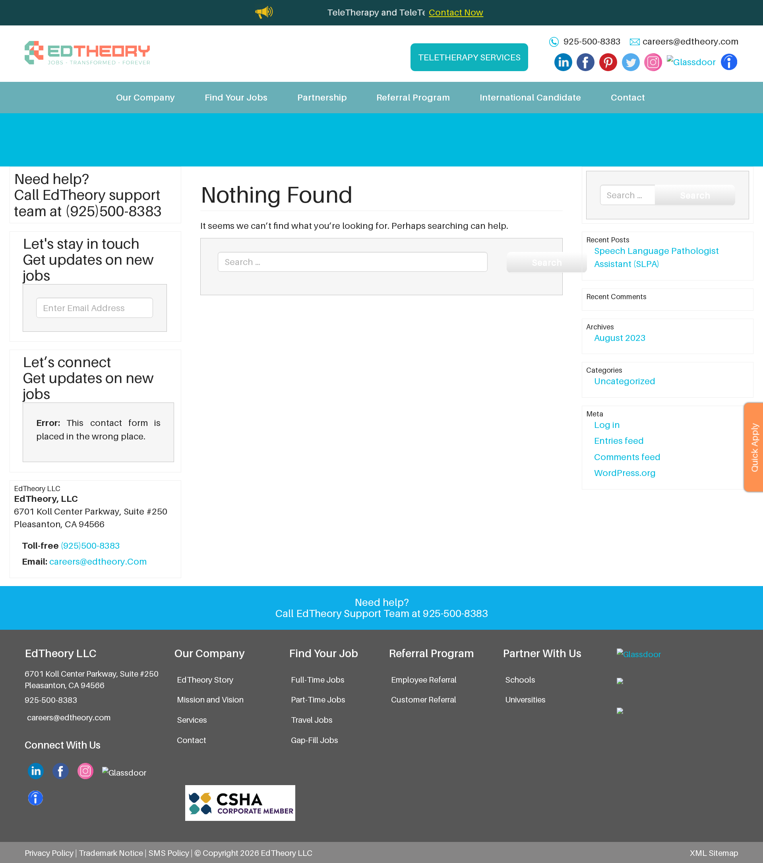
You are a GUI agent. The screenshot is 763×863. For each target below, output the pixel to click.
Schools (520, 680)
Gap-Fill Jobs (314, 740)
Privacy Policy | (52, 853)
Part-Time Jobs (318, 699)
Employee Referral (424, 680)
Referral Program (413, 97)
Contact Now (456, 12)
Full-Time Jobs (318, 680)
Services (192, 720)
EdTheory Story (205, 680)
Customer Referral (423, 699)
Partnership (322, 97)
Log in (607, 424)
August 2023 (620, 337)
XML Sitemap (714, 853)
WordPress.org (625, 472)
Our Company (145, 97)
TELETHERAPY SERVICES (469, 57)
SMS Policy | (171, 853)
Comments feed (627, 456)
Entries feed (619, 440)
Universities (525, 699)
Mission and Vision (210, 699)
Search (547, 262)
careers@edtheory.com (690, 41)
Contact (628, 97)
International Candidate (530, 97)
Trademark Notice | (113, 853)
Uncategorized (624, 380)
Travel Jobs (312, 720)
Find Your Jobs (236, 97)
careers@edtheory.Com (98, 561)
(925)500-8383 (90, 545)
